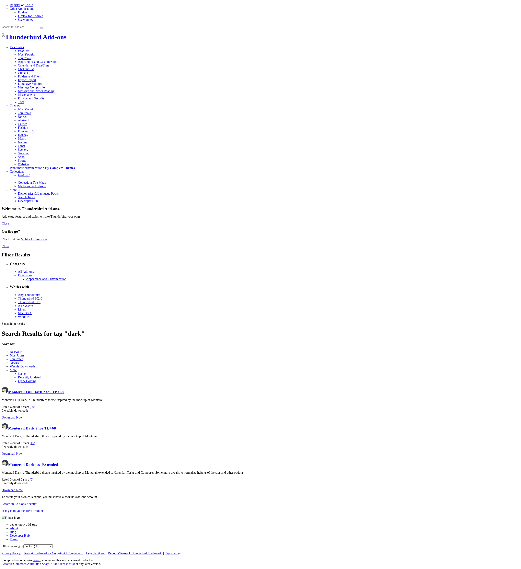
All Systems (25, 305)
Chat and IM (26, 69)
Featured (24, 50)
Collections (17, 171)
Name (22, 373)
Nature (22, 142)
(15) (32, 443)
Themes (15, 105)
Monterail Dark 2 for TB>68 (32, 428)
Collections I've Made (32, 182)
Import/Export (27, 80)
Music (22, 138)
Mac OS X (25, 313)
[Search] (41, 27)
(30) (32, 407)
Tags (21, 102)
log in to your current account (24, 510)
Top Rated (24, 58)
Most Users (17, 355)
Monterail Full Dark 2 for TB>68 (36, 392)
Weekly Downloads (22, 366)
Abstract (23, 120)
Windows (24, 316)
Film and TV (26, 131)
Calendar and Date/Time (33, 65)
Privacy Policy (11, 553)
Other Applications (22, 8)
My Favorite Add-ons (32, 186)
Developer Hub (28, 201)
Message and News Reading (36, 91)
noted (36, 560)
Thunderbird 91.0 (29, 302)
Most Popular (27, 54)
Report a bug (173, 553)
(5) (31, 479)
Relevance (16, 351)
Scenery (23, 149)
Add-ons (54, 37)
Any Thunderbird (29, 294)
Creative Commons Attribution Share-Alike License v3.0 (39, 564)
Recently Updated (29, 377)
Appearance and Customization (38, 61)
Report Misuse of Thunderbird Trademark (135, 553)
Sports (22, 160)
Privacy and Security (31, 98)
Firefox (22, 12)
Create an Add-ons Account (19, 504)
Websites (23, 164)
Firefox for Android (30, 16)
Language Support (30, 83)
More (13, 370)
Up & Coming (27, 381)
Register (15, 5)
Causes (22, 124)
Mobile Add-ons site (34, 239)
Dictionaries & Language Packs (38, 193)
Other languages (12, 546)
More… (15, 190)
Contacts (23, 72)
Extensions (17, 47)
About (14, 528)
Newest (22, 116)
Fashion (23, 127)
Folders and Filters (30, 76)
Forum (14, 539)
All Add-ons (26, 271)
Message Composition (32, 87)
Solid (21, 157)
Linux (22, 309)
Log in (29, 5)
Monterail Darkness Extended (33, 464)
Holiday (23, 135)
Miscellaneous (27, 94)
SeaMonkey (25, 19)
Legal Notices (95, 553)
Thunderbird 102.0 (30, 298)
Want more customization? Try (42, 168)
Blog (13, 532)
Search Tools (26, 197)
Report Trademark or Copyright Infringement (53, 553)
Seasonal (23, 153)
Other (21, 146)
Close (5, 223)
